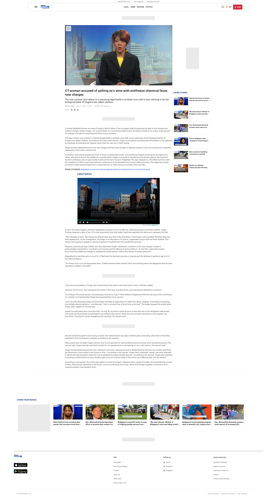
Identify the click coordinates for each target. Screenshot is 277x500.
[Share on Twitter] (75, 110)
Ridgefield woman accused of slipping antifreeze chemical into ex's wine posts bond (115, 169)
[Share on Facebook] (72, 110)
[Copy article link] (78, 110)
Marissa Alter (70, 106)
